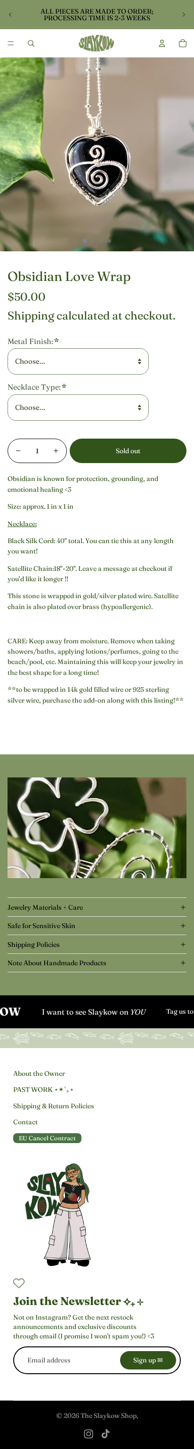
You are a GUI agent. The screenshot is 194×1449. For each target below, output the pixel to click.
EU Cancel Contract (47, 1138)
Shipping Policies (34, 944)
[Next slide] (183, 14)
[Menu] (11, 43)
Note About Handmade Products (57, 963)
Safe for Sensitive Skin (41, 925)
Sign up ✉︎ (148, 1360)
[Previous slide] (10, 14)
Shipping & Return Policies (53, 1106)
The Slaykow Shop (109, 1415)
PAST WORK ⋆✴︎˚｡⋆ (43, 1089)
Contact (25, 1122)
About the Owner (39, 1073)
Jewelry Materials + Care (45, 907)
